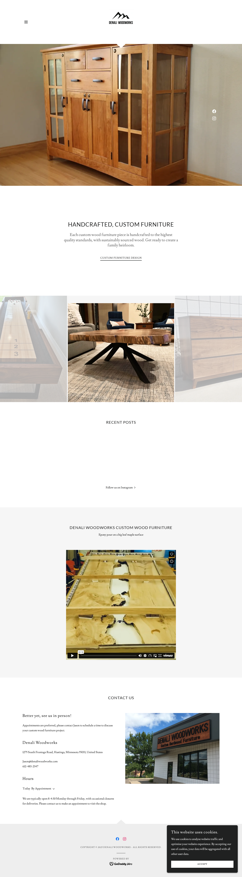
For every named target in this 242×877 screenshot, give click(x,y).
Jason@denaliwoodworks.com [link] (40, 761)
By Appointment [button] (41, 788)
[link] (120, 21)
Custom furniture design (121, 258)
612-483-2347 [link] (30, 766)
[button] (26, 22)
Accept (202, 864)
